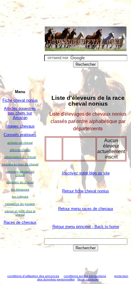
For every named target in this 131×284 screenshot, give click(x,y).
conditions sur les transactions (85, 276)
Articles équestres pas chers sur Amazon (20, 113)
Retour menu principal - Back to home (85, 226)
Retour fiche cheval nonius (85, 191)
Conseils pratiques (20, 134)
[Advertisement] (20, 248)
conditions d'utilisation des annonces (33, 276)
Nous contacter (88, 279)
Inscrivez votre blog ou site (86, 173)
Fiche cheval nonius (20, 100)
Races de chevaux (20, 222)
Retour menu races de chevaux (85, 208)
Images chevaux (20, 126)
